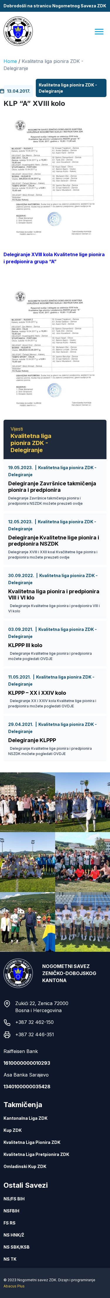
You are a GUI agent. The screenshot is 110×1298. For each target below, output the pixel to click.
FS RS (10, 1222)
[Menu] (99, 31)
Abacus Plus (14, 1286)
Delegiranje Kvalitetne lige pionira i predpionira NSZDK (53, 540)
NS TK (10, 1259)
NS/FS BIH (14, 1198)
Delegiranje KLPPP (32, 740)
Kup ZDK (13, 1130)
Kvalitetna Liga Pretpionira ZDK (36, 1154)
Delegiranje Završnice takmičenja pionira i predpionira (52, 486)
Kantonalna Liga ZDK (26, 1118)
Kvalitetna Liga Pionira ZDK (32, 1142)
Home (10, 61)
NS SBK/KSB (17, 1246)
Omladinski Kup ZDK (25, 1166)
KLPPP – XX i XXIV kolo (37, 693)
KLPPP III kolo (25, 645)
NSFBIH (11, 1210)
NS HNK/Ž (14, 1234)
